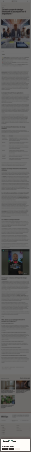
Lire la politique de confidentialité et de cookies (8, 446)
